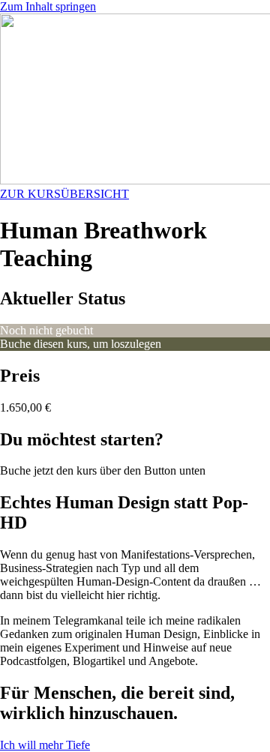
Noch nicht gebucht (46, 330)
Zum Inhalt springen (48, 6)
